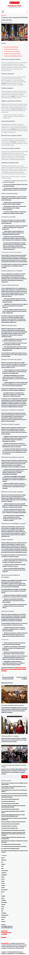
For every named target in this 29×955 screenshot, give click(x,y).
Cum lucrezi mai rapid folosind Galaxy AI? (10, 799)
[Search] (27, 12)
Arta (2, 862)
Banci (2, 868)
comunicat (4, 22)
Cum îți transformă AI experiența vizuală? (10, 809)
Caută (24, 777)
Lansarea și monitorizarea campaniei (12, 53)
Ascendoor (10, 953)
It (1, 894)
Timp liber (3, 917)
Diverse (3, 883)
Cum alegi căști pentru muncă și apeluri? (10, 803)
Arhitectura (3, 860)
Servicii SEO (4, 934)
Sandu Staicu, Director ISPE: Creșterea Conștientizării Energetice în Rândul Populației (13, 669)
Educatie (3, 885)
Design (2, 881)
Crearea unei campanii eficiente (11, 47)
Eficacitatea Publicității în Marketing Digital (12, 705)
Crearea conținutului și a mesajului (12, 51)
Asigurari (3, 864)
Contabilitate (4, 874)
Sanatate (3, 904)
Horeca (2, 891)
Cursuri (2, 879)
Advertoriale (4, 931)
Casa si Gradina (4, 870)
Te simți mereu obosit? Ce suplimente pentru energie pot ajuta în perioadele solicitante (13, 806)
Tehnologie (3, 913)
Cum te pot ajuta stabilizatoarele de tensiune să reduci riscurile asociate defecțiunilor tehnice (13, 815)
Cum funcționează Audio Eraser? (8, 801)
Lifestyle (3, 896)
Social (2, 906)
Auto (2, 866)
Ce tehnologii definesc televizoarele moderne (11, 844)
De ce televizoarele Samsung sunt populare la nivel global (13, 846)
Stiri (2, 911)
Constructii (3, 872)
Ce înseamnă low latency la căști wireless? (10, 824)
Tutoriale (3, 921)
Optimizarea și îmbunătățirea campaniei (13, 56)
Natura (2, 898)
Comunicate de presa (6, 932)
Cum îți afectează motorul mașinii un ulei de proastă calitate (14, 793)
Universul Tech (14, 5)
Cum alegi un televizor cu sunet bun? (9, 826)
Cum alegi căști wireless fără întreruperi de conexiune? (13, 830)
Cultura (2, 877)
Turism (2, 919)
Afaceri (2, 858)
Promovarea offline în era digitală (9, 736)
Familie (3, 887)
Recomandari (4, 902)
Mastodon (3, 937)
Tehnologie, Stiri (4, 915)
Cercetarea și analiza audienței (11, 49)
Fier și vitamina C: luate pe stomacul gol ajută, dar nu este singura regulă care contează (13, 787)
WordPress (22, 953)
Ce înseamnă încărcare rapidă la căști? (9, 828)
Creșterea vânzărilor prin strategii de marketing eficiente (13, 766)
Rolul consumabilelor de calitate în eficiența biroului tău (13, 821)
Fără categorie (4, 889)
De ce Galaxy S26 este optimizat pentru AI (10, 848)
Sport (2, 908)
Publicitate (3, 15)
